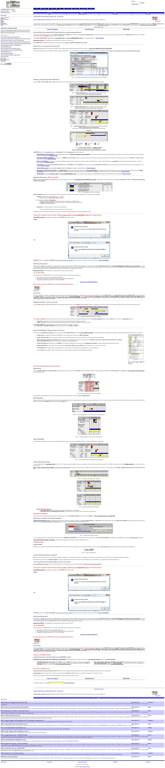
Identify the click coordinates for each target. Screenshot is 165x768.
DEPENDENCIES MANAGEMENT (45, 154)
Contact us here (37, 673)
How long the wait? (4, 56)
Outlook (2, 21)
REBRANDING (40, 173)
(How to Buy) (158, 21)
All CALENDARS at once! (6, 46)
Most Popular (3, 15)
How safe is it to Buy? (82, 761)
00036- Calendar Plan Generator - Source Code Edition (14, 743)
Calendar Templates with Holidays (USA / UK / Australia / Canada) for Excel (16, 43)
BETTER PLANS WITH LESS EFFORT (47, 170)
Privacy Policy (4, 60)
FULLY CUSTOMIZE (42, 161)
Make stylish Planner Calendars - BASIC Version (10, 54)
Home (37, 8)
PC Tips (67, 8)
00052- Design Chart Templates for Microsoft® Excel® (14, 702)
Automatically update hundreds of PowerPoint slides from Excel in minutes (16, 38)
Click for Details (100, 38)
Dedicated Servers (86, 766)
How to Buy (3, 58)
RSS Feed (3, 64)
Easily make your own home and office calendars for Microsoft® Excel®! (15, 41)
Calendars (3, 18)
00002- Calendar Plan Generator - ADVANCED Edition (14, 735)
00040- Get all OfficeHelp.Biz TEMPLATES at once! (13, 739)
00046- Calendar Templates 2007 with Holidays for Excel (14, 731)
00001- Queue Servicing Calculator (9, 756)
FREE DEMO (126, 29)
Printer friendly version (98, 26)
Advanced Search (135, 4)
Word (2, 22)
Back (99, 697)
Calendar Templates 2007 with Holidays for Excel (10, 48)
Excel (2, 20)
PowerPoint (3, 23)
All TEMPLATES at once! (6, 51)
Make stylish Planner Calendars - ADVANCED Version (11, 49)
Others (2, 25)
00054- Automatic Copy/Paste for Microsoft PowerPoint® (15, 707)
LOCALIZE (40, 164)
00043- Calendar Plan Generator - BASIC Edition (13, 748)
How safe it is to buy (5, 59)
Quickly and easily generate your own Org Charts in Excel (12, 40)
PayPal (43, 266)
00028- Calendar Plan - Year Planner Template (12, 753)
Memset (81, 766)
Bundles (52, 8)
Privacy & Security (5, 19)
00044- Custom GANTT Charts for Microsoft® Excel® (14, 724)
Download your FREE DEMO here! (89, 282)
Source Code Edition (104, 260)
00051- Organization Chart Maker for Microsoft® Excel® (15, 710)
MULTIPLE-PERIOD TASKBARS (45, 157)
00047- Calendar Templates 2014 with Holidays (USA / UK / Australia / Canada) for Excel (22, 720)
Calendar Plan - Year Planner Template (9, 28)
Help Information (89, 29)
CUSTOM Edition (41, 662)
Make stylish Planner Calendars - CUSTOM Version (11, 45)
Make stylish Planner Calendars (7, 53)
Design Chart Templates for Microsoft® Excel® (10, 36)
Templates (76, 8)
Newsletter (83, 8)
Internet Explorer (4, 24)
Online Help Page (105, 546)
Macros (60, 8)
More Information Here (5, 12)
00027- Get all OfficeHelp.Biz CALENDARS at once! (13, 727)
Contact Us (3, 61)
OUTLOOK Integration (42, 168)
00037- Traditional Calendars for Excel (10, 715)
